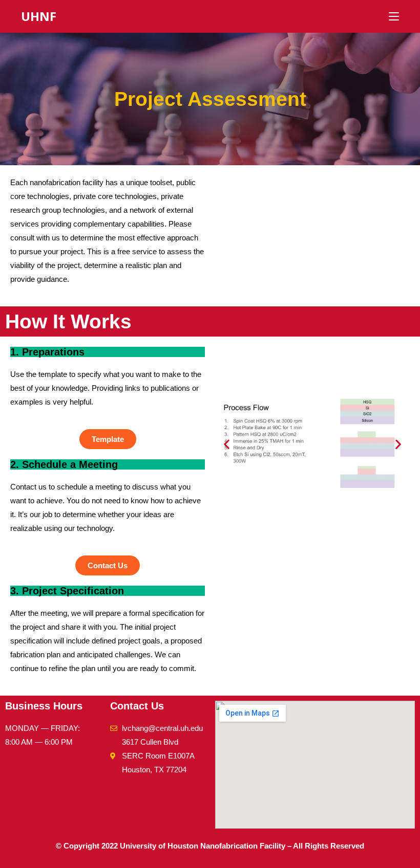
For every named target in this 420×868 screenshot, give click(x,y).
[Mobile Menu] (394, 16)
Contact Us (137, 705)
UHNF (38, 16)
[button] (226, 444)
